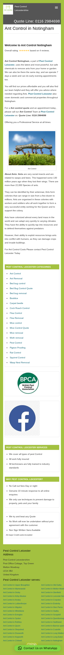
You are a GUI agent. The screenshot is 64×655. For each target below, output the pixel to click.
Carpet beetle (16, 303)
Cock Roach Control (20, 308)
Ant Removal (16, 278)
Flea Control (16, 313)
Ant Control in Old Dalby (51, 585)
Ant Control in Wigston (12, 607)
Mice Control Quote (19, 328)
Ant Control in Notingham (51, 641)
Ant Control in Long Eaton (52, 637)
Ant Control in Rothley (12, 622)
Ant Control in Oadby (50, 611)
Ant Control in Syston (12, 618)
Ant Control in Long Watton (52, 633)
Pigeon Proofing (17, 347)
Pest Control (16, 342)
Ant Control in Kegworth (13, 637)
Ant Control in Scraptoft (51, 615)
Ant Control (15, 273)
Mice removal (16, 333)
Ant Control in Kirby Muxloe (14, 596)
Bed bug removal (18, 293)
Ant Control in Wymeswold (14, 589)
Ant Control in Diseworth (13, 633)
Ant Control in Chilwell (12, 641)
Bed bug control (17, 283)
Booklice (14, 298)
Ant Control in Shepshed (13, 629)
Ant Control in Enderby (50, 603)
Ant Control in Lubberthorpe (15, 603)
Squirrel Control (17, 357)
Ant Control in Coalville (51, 629)
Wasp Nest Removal (20, 362)
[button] (37, 648)
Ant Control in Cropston (51, 600)
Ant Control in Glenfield (51, 592)
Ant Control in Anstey (12, 600)
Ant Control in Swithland (51, 622)
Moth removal (16, 338)
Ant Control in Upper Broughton (16, 585)
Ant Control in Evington (13, 615)
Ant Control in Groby (11, 592)
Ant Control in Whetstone (13, 611)
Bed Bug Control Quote (21, 288)
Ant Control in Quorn (11, 626)
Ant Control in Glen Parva (52, 607)
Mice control (16, 323)
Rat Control (15, 352)
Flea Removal (16, 318)
